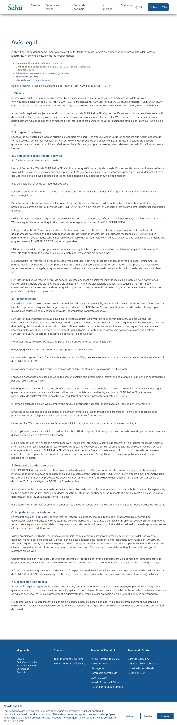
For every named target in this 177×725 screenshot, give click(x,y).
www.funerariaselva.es (38, 80)
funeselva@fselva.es (58, 73)
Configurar (130, 716)
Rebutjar (148, 716)
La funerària (23, 668)
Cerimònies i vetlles (27, 662)
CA (140, 7)
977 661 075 (31, 76)
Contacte (126, 5)
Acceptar (165, 716)
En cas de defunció (27, 665)
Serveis (35, 5)
